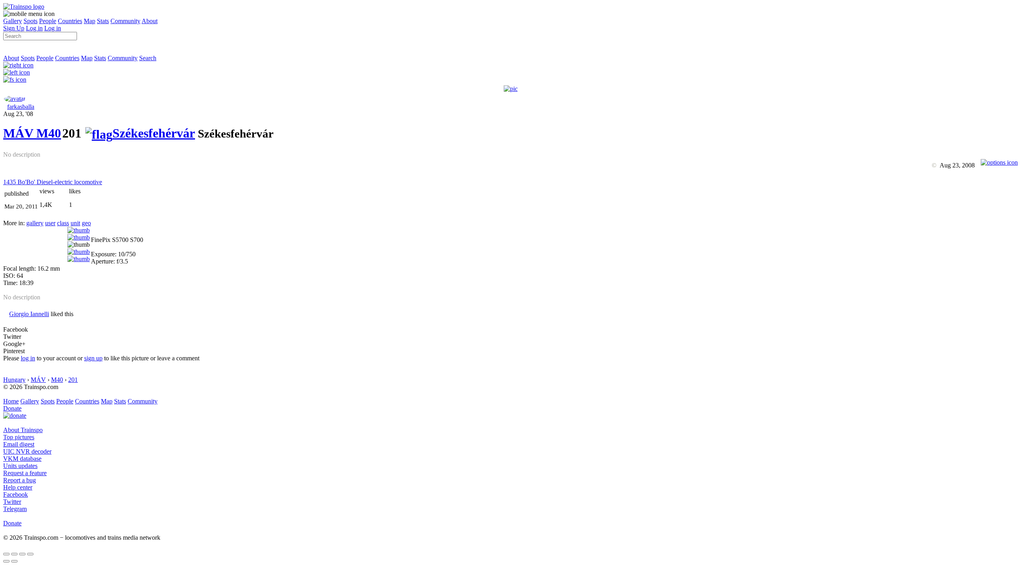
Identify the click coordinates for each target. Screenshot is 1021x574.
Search (147, 58)
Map (89, 21)
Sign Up (13, 28)
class (63, 223)
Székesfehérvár (153, 133)
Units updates (20, 465)
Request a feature (25, 473)
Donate (12, 408)
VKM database (22, 458)
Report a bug (19, 480)
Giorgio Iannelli (29, 314)
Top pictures (18, 437)
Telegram (15, 508)
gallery (34, 223)
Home (11, 401)
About (150, 21)
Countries (70, 21)
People (47, 21)
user (50, 223)
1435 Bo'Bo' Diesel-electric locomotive (52, 182)
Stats (103, 21)
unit (75, 223)
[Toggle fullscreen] (22, 554)
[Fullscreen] (14, 79)
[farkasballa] (14, 98)
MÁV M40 (32, 133)
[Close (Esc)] (6, 554)
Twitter (12, 501)
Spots (30, 21)
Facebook (15, 494)
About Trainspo (23, 430)
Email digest (18, 444)
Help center (17, 487)
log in (28, 358)
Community (125, 21)
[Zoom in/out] (30, 554)
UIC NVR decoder (27, 451)
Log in (34, 28)
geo (86, 223)
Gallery (12, 21)
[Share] (14, 554)
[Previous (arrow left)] (6, 561)
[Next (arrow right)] (14, 561)
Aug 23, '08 (18, 113)
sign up (93, 358)
